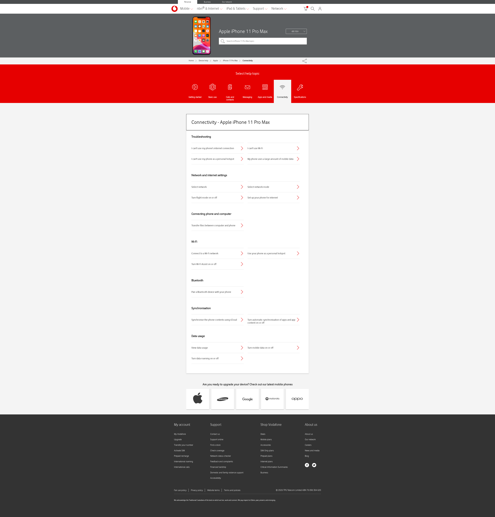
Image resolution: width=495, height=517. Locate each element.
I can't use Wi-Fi (255, 148)
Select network (199, 186)
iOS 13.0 (295, 31)
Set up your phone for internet (263, 197)
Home (191, 60)
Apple (215, 60)
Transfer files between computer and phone (213, 225)
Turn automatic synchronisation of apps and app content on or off (271, 321)
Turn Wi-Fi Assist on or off (203, 264)
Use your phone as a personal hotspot (266, 253)
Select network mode (258, 186)
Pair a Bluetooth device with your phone (211, 291)
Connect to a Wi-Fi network (204, 253)
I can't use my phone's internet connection (212, 148)
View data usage (199, 347)
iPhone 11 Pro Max (230, 60)
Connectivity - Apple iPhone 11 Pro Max (230, 122)
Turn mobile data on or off (260, 347)
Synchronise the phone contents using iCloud (214, 319)
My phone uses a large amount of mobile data (270, 158)
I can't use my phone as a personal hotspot (212, 158)
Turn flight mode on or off (204, 197)
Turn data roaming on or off (205, 358)
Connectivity (248, 60)
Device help (203, 60)
